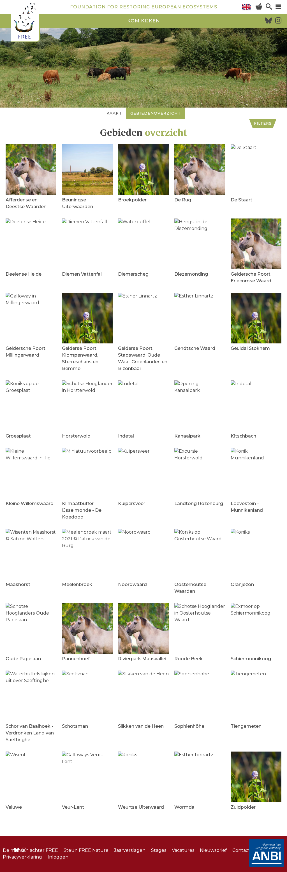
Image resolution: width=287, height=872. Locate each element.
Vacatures (183, 850)
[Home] (25, 21)
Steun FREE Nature (86, 850)
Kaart (114, 113)
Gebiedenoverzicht (155, 113)
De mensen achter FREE (30, 850)
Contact (241, 850)
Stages (158, 850)
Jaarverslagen (129, 850)
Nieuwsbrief (213, 850)
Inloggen (58, 857)
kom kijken (143, 21)
